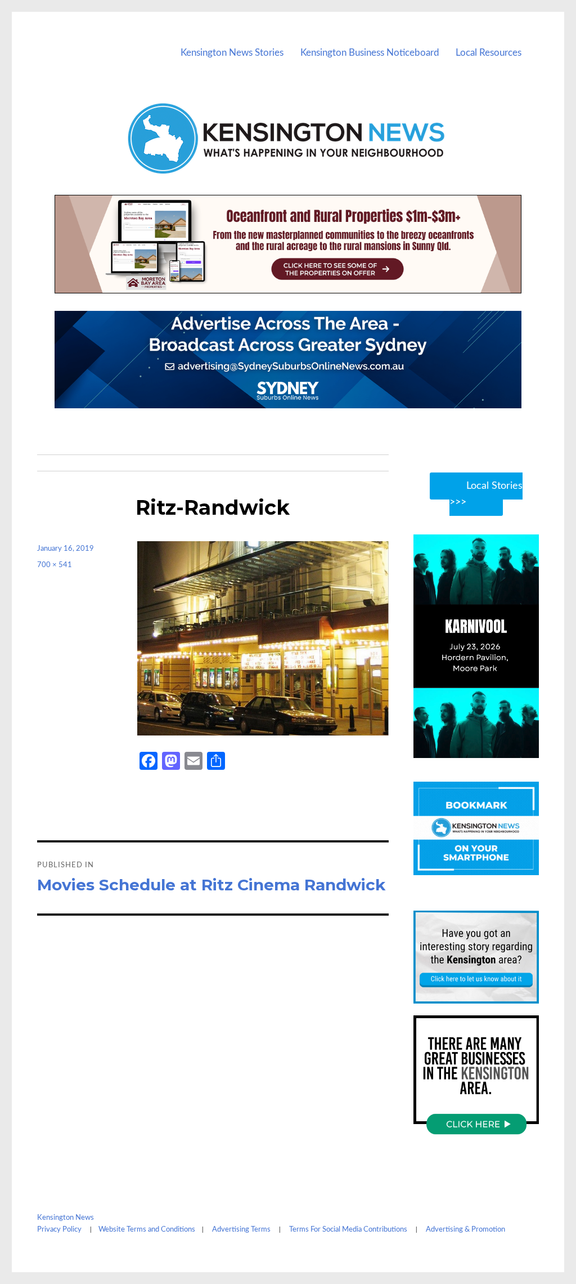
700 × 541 (54, 565)
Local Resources (488, 52)
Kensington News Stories (232, 52)
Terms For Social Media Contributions (348, 1229)
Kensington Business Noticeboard (369, 52)
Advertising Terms (241, 1229)
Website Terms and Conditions (146, 1229)
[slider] (486, 748)
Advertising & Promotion (465, 1229)
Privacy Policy (59, 1229)
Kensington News (65, 1217)
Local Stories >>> (486, 494)
